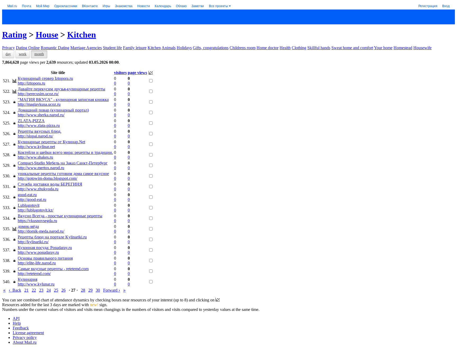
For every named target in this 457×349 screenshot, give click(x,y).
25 (56, 290)
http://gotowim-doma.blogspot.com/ (47, 178)
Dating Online (28, 47)
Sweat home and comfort (352, 47)
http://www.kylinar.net (36, 146)
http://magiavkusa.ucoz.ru (39, 104)
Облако (181, 5)
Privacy (8, 47)
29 (90, 290)
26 (63, 290)
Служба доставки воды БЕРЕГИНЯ (50, 184)
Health (285, 47)
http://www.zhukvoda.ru (38, 189)
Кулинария (27, 279)
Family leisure (135, 47)
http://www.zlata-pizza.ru (39, 125)
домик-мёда (28, 226)
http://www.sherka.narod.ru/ (41, 115)
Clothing (299, 47)
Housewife (422, 47)
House (47, 34)
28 (83, 290)
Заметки (197, 5)
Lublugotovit (28, 205)
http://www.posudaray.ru (38, 252)
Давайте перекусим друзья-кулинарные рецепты (61, 89)
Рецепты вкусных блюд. (39, 131)
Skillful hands (318, 47)
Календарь (163, 5)
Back (15, 290)
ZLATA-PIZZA (31, 120)
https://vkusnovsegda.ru (37, 220)
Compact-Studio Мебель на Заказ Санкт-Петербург (63, 163)
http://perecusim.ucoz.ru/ (38, 93)
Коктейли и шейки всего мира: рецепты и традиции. (65, 152)
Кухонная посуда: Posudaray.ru (45, 247)
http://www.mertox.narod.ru (41, 168)
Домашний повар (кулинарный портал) (53, 110)
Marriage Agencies (86, 47)
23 (41, 290)
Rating (14, 34)
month (39, 54)
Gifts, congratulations (211, 47)
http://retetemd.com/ (34, 273)
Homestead (403, 47)
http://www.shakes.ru (35, 157)
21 (26, 290)
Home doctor (267, 47)
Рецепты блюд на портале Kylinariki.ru (52, 237)
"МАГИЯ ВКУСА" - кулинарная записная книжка (63, 99)
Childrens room (242, 47)
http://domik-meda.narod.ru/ (41, 231)
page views (137, 72)
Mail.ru (12, 5)
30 (98, 290)
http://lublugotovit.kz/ (35, 210)
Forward (111, 290)
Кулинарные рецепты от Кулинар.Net (51, 142)
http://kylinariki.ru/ (33, 242)
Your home (383, 47)
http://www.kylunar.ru (36, 284)
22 (34, 290)
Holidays (184, 47)
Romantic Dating (55, 47)
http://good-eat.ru (32, 199)
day (8, 54)
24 (49, 290)
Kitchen (81, 34)
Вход (446, 5)
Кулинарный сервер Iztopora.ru (45, 78)
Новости (143, 5)
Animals (169, 47)
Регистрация (427, 5)
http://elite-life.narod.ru (37, 263)
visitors (120, 72)
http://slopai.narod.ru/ (35, 136)
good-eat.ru (27, 194)
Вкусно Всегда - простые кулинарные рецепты (60, 216)
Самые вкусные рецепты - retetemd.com (53, 269)
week (22, 54)
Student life (112, 47)
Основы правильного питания (45, 258)
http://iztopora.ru (31, 83)
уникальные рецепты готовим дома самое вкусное (63, 173)
